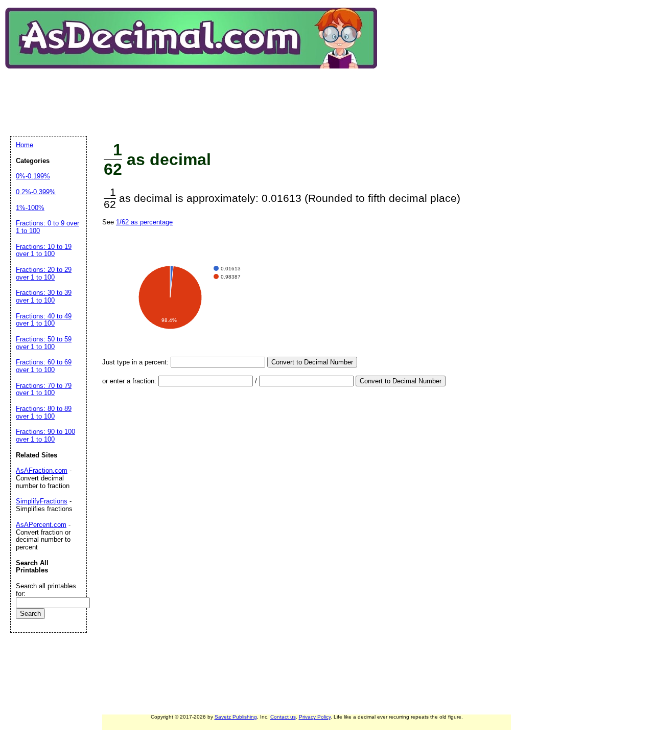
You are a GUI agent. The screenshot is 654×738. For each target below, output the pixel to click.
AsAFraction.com (41, 470)
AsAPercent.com (41, 524)
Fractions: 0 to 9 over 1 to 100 (47, 227)
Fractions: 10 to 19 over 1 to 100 (44, 250)
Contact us (283, 717)
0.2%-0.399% (36, 192)
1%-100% (30, 208)
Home (24, 145)
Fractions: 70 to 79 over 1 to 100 (44, 389)
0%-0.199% (33, 176)
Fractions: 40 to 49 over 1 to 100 (44, 320)
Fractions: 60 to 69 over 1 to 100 (44, 366)
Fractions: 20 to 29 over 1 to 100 (44, 273)
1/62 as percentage (144, 222)
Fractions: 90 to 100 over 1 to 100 (45, 435)
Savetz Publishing (236, 717)
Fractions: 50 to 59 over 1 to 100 (44, 343)
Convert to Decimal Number (312, 362)
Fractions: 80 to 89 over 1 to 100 (44, 412)
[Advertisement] (196, 94)
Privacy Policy (315, 717)
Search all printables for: (46, 589)
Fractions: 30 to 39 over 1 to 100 (44, 296)
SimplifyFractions (41, 501)
